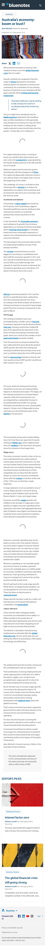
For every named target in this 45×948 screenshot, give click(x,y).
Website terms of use (9, 932)
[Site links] (16, 911)
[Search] (40, 5)
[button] (3, 5)
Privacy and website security (12, 928)
